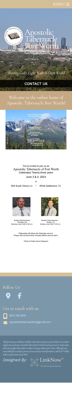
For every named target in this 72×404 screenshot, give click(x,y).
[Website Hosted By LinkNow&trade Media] (46, 362)
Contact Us (36, 83)
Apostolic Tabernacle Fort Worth (41, 39)
